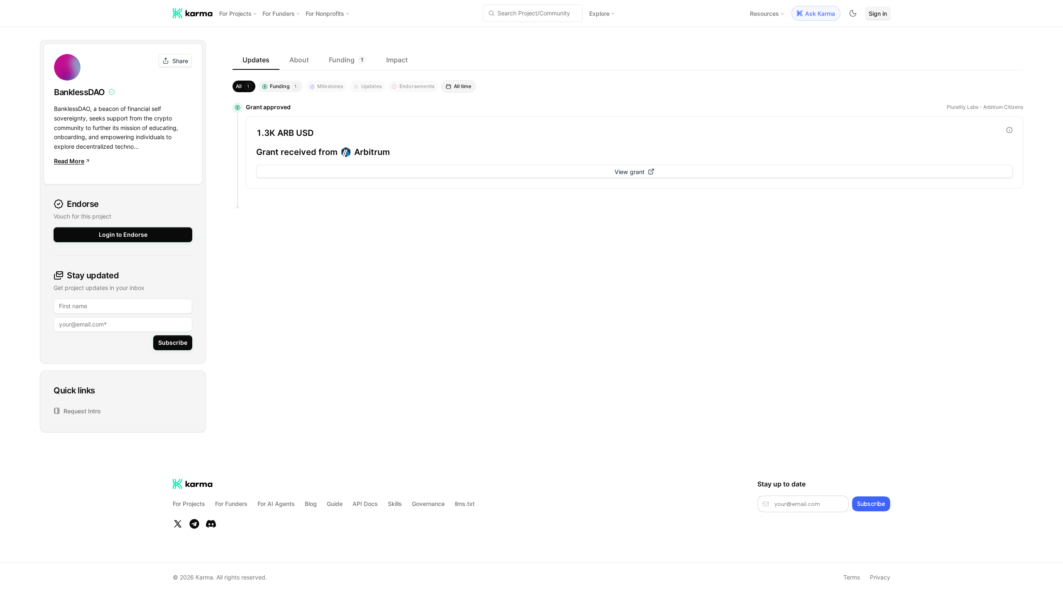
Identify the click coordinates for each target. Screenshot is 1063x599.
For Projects (235, 13)
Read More (69, 160)
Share (180, 60)
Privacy (880, 577)
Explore (599, 13)
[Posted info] (1009, 130)
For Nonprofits (325, 13)
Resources (764, 13)
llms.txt (465, 503)
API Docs (365, 503)
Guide (335, 503)
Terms (851, 577)
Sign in (878, 13)
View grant (629, 171)
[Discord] (211, 524)
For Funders (278, 13)
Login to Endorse (123, 234)
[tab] (256, 60)
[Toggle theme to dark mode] (852, 13)
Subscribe (172, 342)
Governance (428, 503)
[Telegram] (194, 524)
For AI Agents (276, 503)
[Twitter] (178, 524)
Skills (395, 503)
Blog (311, 503)
